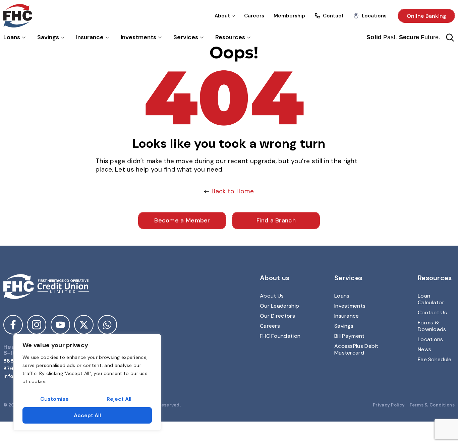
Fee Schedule (435, 359)
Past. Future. (403, 37)
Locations (430, 339)
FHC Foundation (280, 335)
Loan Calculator (431, 299)
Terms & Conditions (432, 405)
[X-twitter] (84, 324)
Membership (289, 15)
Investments (138, 37)
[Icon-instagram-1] (36, 324)
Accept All (87, 415)
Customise (54, 398)
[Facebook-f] (13, 324)
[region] (87, 382)
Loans (11, 37)
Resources (230, 37)
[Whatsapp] (107, 324)
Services (185, 37)
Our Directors (277, 315)
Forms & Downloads (432, 326)
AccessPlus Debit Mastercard (356, 349)
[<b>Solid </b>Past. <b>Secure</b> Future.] (450, 37)
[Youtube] (60, 324)
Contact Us (432, 312)
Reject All (119, 398)
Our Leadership (279, 305)
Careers (254, 15)
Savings (48, 37)
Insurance (90, 37)
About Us (272, 295)
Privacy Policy (389, 405)
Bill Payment (349, 335)
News (424, 349)
